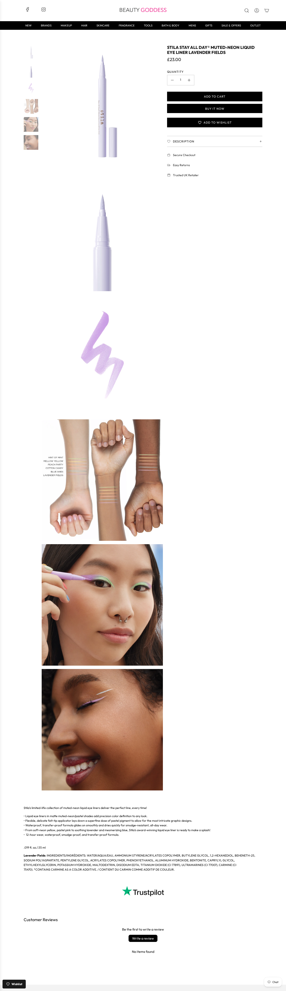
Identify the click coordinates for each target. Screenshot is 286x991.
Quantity (175, 72)
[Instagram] (44, 11)
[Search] (247, 10)
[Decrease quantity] (172, 80)
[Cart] (267, 10)
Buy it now (214, 109)
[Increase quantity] (189, 80)
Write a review (143, 938)
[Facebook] (28, 11)
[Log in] (257, 10)
